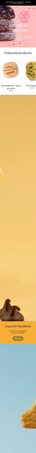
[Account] (29, 8)
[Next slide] (32, 74)
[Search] (6, 8)
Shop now (18, 338)
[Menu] (2, 8)
